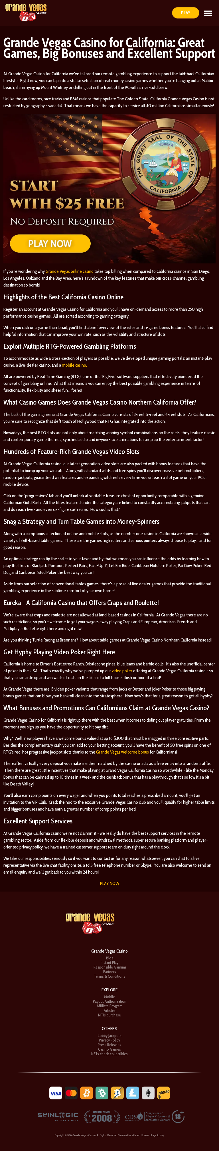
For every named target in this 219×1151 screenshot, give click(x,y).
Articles (109, 1010)
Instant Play (109, 962)
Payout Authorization (109, 1001)
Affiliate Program (110, 1005)
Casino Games (109, 1049)
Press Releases (109, 1044)
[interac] (163, 1092)
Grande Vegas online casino (70, 271)
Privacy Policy (109, 1040)
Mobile (109, 996)
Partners (109, 971)
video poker (122, 670)
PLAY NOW (109, 883)
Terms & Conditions (109, 976)
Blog (109, 958)
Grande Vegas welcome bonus (122, 752)
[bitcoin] (86, 1092)
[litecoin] (132, 1092)
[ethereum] (148, 1092)
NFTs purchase (109, 1015)
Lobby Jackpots (109, 1035)
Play (185, 12)
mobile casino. (74, 365)
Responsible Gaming (110, 967)
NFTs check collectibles (109, 1053)
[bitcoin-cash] (102, 1092)
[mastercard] (71, 1092)
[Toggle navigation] (208, 13)
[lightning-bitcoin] (117, 1092)
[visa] (55, 1092)
